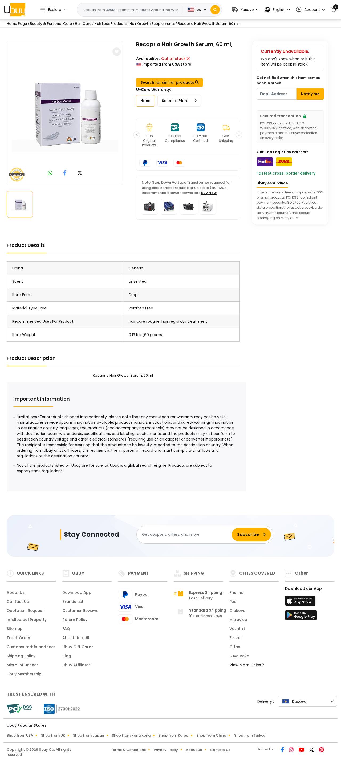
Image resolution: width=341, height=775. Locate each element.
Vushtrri (237, 628)
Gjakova (237, 610)
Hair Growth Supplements (152, 23)
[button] (245, 9)
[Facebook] (283, 750)
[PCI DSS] (19, 709)
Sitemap (15, 628)
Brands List (72, 601)
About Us (16, 592)
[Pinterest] (321, 750)
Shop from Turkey (249, 735)
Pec (232, 601)
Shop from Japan (88, 735)
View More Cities (245, 665)
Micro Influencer (22, 665)
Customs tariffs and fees (31, 646)
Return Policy (74, 619)
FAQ (66, 628)
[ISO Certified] (59, 708)
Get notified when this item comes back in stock (288, 80)
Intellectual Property (27, 619)
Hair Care (83, 23)
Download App (76, 592)
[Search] (215, 9)
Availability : (148, 58)
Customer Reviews (80, 610)
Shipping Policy (21, 656)
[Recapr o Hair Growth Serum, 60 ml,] (65, 112)
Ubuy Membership (24, 674)
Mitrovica (238, 619)
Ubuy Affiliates (76, 665)
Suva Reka (239, 656)
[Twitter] (312, 750)
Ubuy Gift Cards (78, 646)
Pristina (236, 592)
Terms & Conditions (128, 749)
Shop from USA (20, 735)
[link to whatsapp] (50, 173)
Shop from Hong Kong (131, 735)
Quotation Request (25, 610)
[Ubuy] (14, 10)
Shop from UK (53, 735)
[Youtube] (302, 750)
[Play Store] (301, 616)
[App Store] (301, 602)
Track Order (18, 637)
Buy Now (209, 192)
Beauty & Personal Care (51, 23)
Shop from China (211, 735)
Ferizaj (235, 637)
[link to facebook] (65, 173)
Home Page (17, 23)
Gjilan (234, 646)
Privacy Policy (166, 749)
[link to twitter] (80, 173)
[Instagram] (292, 750)
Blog (66, 656)
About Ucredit (76, 637)
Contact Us (18, 601)
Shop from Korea (173, 735)
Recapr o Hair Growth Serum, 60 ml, (208, 23)
